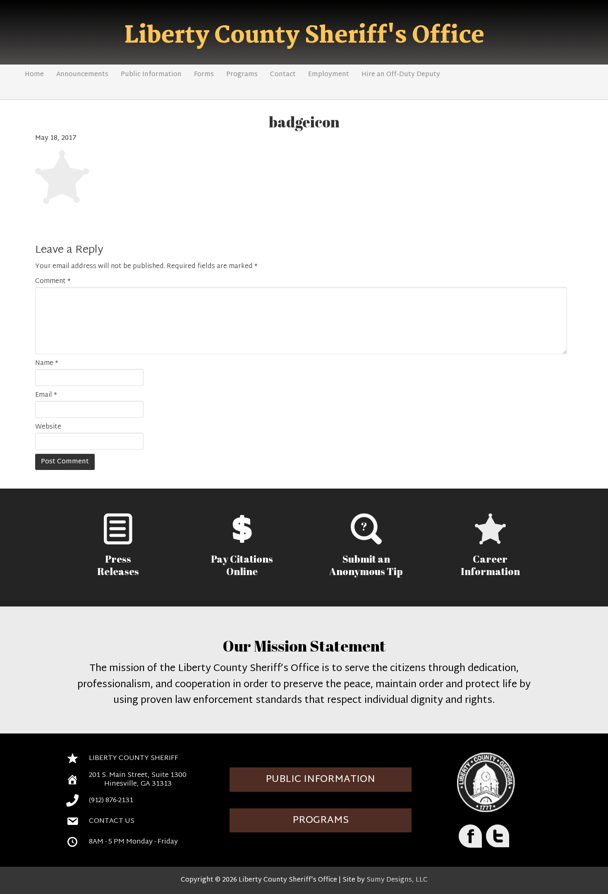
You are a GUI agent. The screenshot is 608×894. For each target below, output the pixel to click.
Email (46, 395)
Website (48, 427)
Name (46, 363)
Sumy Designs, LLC (397, 880)
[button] (321, 779)
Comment (53, 281)
